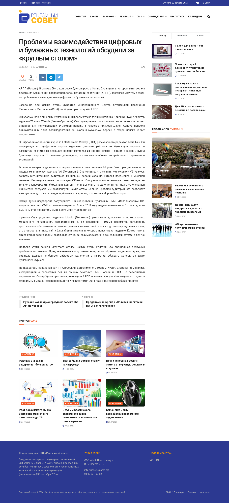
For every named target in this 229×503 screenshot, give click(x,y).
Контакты (46, 3)
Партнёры (35, 3)
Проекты (23, 3)
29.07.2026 (112, 422)
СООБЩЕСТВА (156, 16)
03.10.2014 (24, 67)
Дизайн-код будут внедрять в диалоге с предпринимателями (188, 208)
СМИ (139, 16)
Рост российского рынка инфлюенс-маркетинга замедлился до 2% (35, 413)
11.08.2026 (69, 369)
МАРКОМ (108, 16)
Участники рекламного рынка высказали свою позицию (189, 189)
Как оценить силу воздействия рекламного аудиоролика (122, 413)
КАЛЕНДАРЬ (195, 16)
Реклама (192, 492)
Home (21, 32)
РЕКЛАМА (125, 16)
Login (207, 3)
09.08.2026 (112, 373)
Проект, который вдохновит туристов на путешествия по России (190, 68)
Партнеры (179, 492)
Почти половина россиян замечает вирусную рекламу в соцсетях (125, 364)
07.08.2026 (25, 422)
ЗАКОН (94, 16)
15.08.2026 (25, 369)
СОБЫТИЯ (80, 16)
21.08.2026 (161, 175)
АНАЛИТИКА (177, 16)
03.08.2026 (69, 426)
